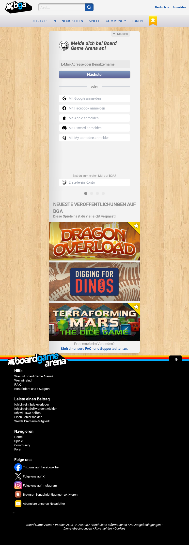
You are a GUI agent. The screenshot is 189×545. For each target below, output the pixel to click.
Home (18, 437)
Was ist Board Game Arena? (33, 376)
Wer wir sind (23, 380)
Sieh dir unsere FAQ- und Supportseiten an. (94, 349)
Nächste (94, 74)
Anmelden (179, 7)
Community (116, 21)
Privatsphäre (103, 528)
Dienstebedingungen (77, 528)
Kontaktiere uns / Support (32, 389)
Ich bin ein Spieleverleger (31, 404)
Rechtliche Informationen (109, 525)
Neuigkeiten (72, 21)
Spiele (94, 21)
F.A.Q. (18, 384)
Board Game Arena (39, 525)
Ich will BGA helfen (27, 413)
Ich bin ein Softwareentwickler (35, 408)
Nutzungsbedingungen (145, 525)
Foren (137, 21)
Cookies (120, 528)
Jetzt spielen (44, 21)
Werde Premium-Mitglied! (31, 421)
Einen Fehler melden (28, 417)
